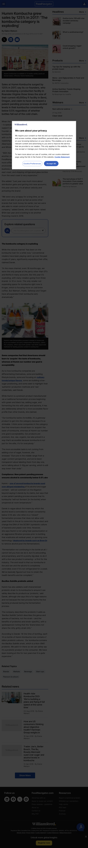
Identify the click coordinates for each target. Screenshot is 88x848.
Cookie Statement (62, 157)
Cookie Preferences (32, 164)
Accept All (51, 164)
